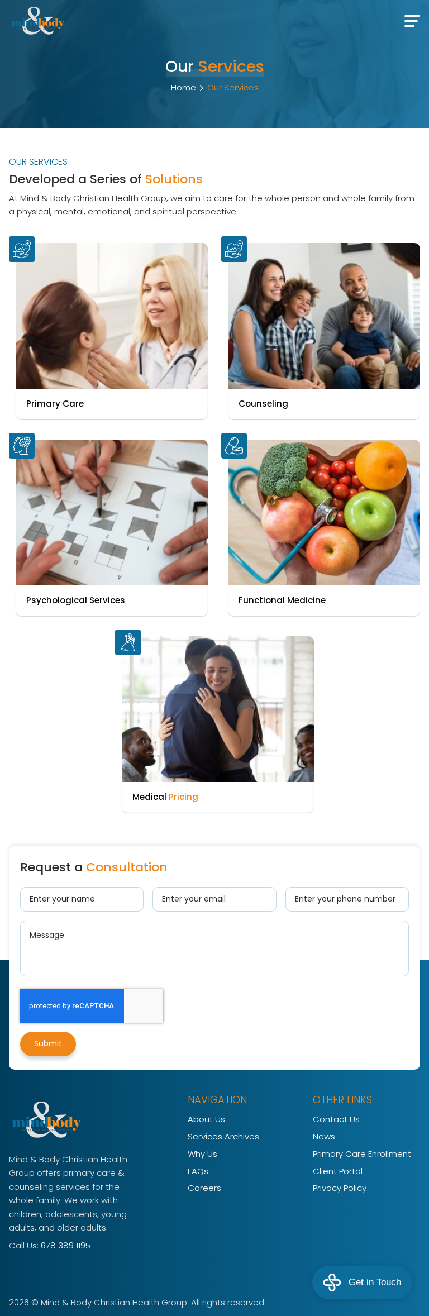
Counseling (263, 403)
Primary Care (55, 403)
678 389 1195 (65, 1245)
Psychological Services (75, 600)
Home (183, 87)
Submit (48, 1043)
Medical (165, 797)
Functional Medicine (282, 600)
